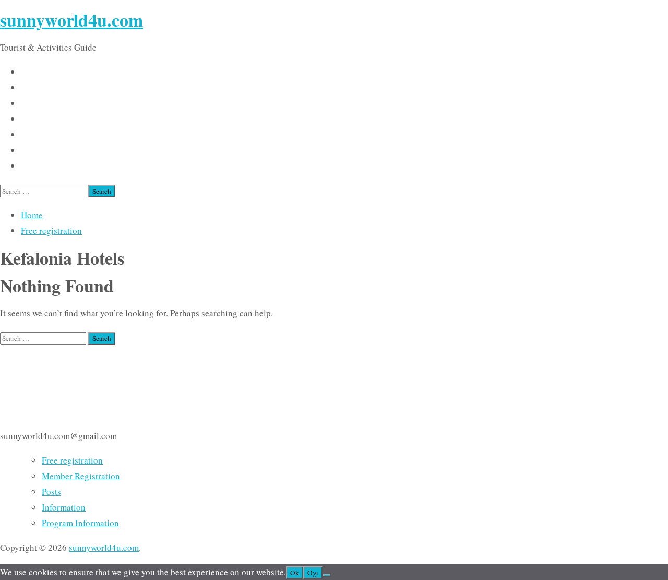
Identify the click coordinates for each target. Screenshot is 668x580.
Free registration (51, 230)
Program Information (80, 523)
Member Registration (81, 476)
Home (32, 215)
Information (64, 507)
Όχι (312, 572)
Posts (51, 492)
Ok (294, 572)
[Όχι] (327, 575)
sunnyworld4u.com (71, 20)
